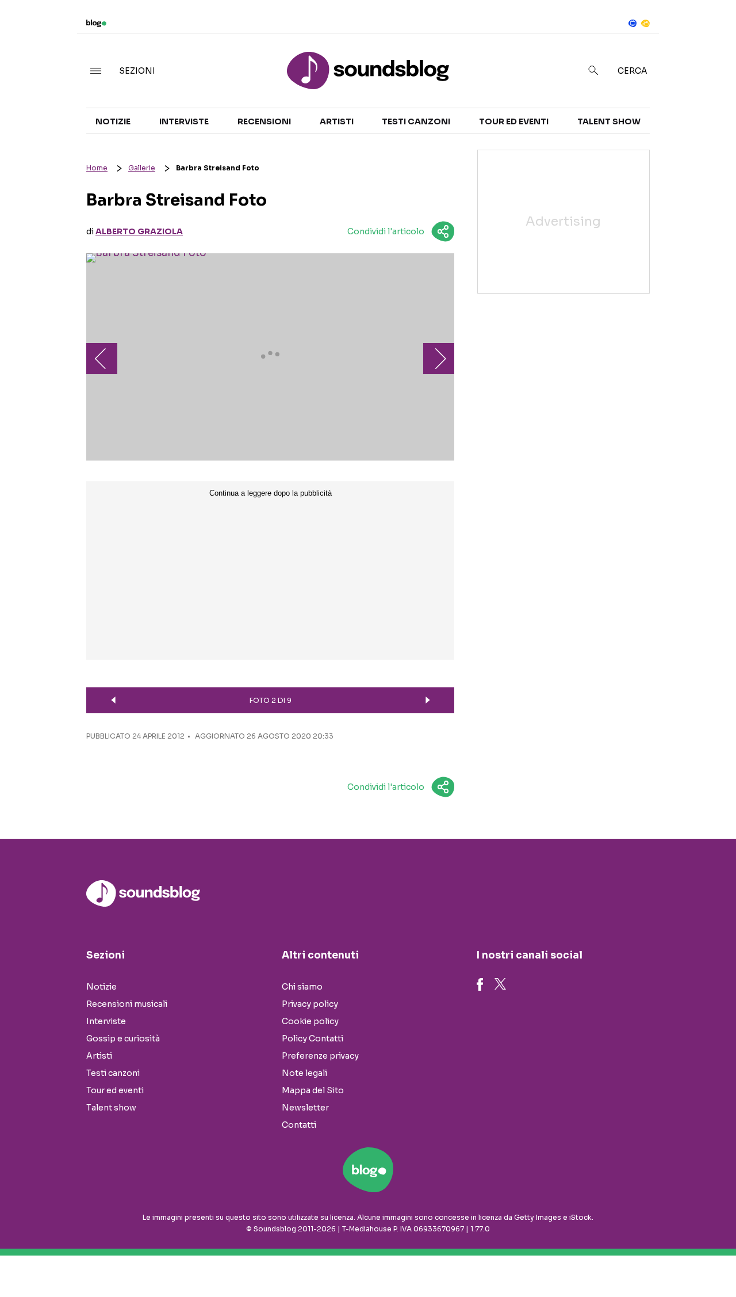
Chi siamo (302, 987)
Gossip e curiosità (123, 1038)
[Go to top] (630, 1259)
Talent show (609, 121)
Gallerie (141, 167)
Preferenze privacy (320, 1056)
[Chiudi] (709, 33)
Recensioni (264, 121)
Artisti (337, 121)
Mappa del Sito (313, 1090)
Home (97, 167)
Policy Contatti (312, 1038)
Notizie (113, 121)
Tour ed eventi (514, 121)
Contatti (299, 1125)
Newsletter (305, 1107)
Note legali (304, 1073)
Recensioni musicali (126, 1004)
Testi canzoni (416, 121)
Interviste (184, 121)
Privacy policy (310, 1004)
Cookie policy (310, 1021)
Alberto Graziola (139, 231)
